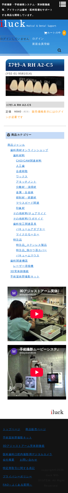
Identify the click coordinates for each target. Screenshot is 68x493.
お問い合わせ (28, 459)
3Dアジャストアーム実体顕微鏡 (24, 445)
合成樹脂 (22, 171)
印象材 (20, 208)
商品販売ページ (36, 429)
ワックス (22, 176)
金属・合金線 (24, 192)
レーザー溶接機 (23, 265)
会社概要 (9, 459)
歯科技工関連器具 (24, 223)
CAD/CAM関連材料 (29, 160)
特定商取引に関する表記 (19, 468)
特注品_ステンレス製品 (31, 244)
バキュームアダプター (30, 229)
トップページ (11, 429)
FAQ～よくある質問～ (17, 484)
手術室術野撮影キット (24, 276)
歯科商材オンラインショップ (29, 150)
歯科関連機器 (19, 260)
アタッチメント (26, 181)
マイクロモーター (27, 234)
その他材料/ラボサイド (28, 218)
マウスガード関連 (27, 202)
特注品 (17, 239)
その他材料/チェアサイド (29, 213)
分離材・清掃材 (26, 186)
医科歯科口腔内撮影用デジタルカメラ (27, 454)
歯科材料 (19, 155)
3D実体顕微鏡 (19, 271)
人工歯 (20, 165)
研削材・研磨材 (26, 197)
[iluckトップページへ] (28, 24)
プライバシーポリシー (17, 476)
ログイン (38, 38)
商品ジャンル (16, 144)
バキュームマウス (27, 255)
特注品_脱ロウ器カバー (31, 250)
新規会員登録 (41, 43)
